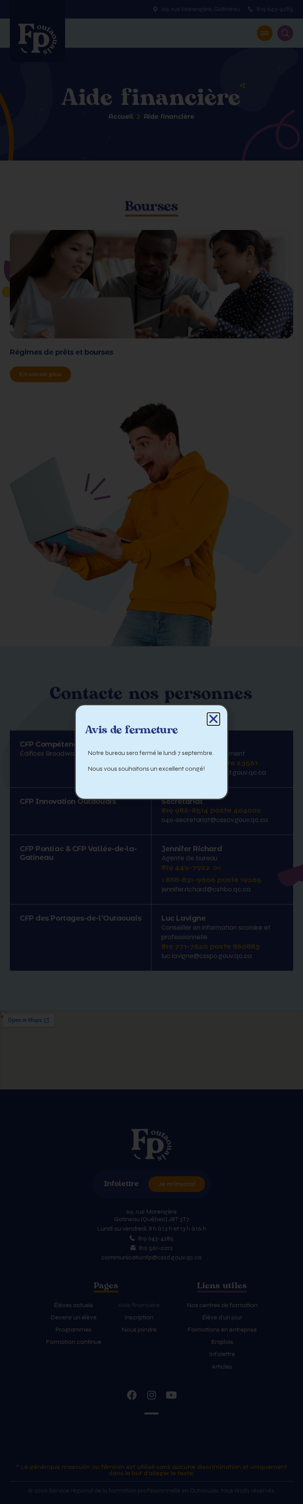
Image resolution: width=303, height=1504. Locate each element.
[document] (151, 752)
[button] (213, 719)
